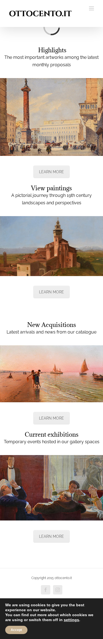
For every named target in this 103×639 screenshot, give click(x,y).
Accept (16, 630)
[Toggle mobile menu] (92, 8)
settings (71, 620)
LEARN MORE (51, 172)
